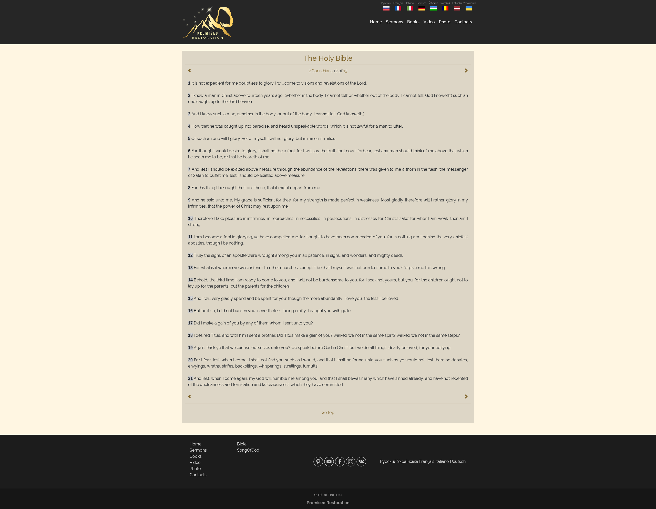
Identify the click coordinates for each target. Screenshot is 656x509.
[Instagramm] (351, 461)
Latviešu (457, 3)
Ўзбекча (433, 3)
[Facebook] (340, 461)
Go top (328, 412)
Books (413, 21)
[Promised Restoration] (207, 22)
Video (429, 21)
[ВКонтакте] (361, 461)
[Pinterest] (318, 461)
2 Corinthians (321, 70)
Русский (386, 3)
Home (376, 21)
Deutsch (421, 3)
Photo (444, 21)
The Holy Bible (328, 58)
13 (345, 70)
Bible (242, 444)
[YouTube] (329, 461)
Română (445, 3)
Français (398, 3)
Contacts (463, 21)
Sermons (394, 21)
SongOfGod (248, 450)
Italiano (410, 3)
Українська (468, 3)
